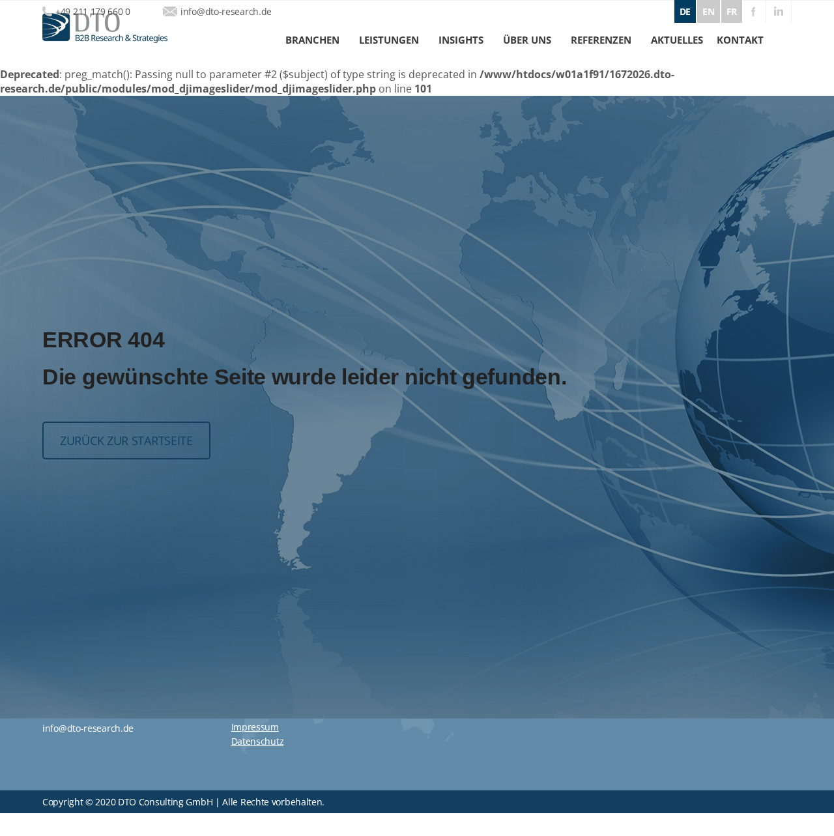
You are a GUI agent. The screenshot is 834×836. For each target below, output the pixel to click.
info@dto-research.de (226, 11)
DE (685, 11)
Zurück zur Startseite (126, 440)
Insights (461, 39)
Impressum (255, 727)
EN (708, 11)
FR (731, 11)
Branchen (312, 39)
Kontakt (740, 39)
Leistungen (389, 39)
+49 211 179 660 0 (92, 11)
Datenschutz (257, 741)
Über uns (527, 39)
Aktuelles (677, 39)
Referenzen (601, 39)
